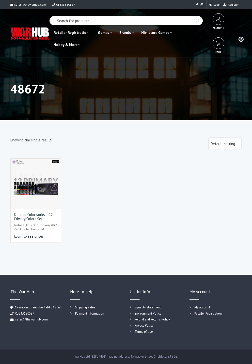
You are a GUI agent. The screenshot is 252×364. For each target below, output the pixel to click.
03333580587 (65, 4)
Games (103, 32)
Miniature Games (155, 32)
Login (216, 4)
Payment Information (89, 313)
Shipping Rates (85, 307)
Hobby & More (66, 44)
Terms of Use (144, 332)
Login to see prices (29, 236)
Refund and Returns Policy (152, 319)
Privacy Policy (144, 325)
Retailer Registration (71, 32)
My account (202, 307)
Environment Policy (148, 313)
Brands (125, 32)
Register (233, 4)
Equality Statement (148, 307)
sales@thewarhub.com (30, 4)
